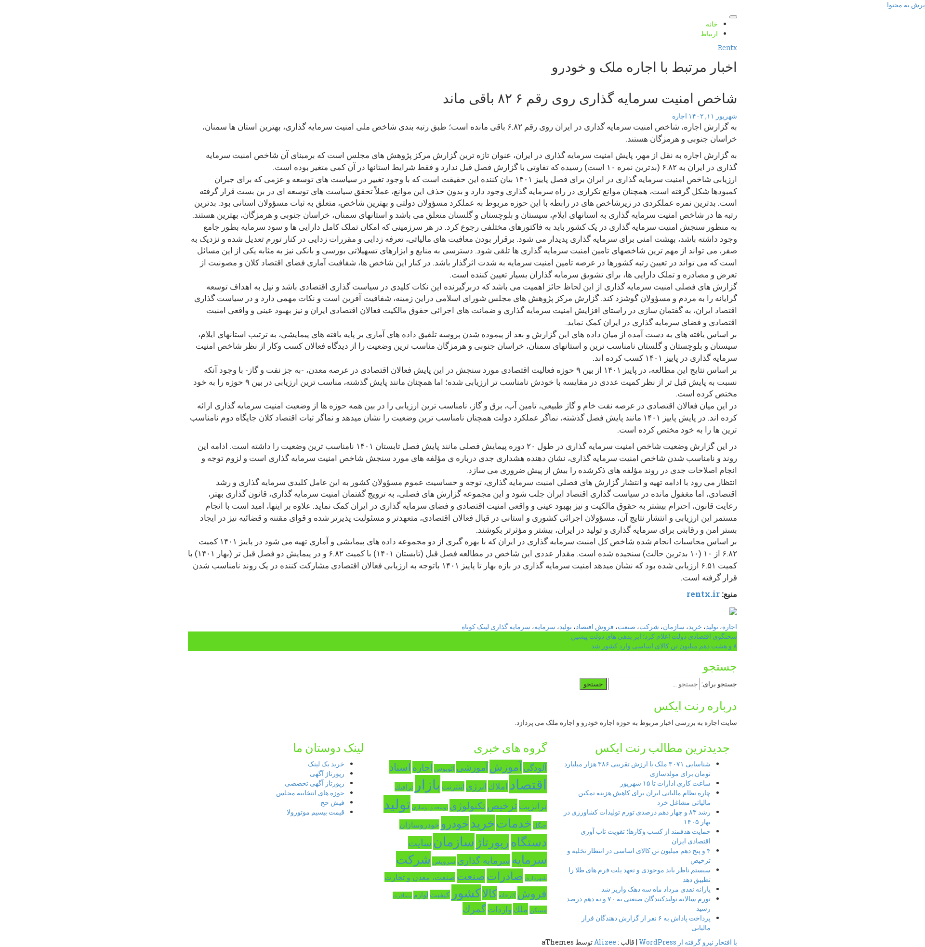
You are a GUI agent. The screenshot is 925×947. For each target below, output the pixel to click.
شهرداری (536, 877)
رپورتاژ (492, 842)
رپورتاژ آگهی (327, 773)
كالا (489, 893)
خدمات (513, 823)
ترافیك (404, 786)
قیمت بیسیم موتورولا (315, 811)
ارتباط (709, 33)
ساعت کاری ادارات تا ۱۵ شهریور (665, 783)
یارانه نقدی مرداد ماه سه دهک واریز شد (656, 889)
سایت (420, 842)
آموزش (505, 767)
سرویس (444, 861)
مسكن (538, 910)
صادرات (505, 875)
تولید (396, 804)
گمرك (474, 908)
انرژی (476, 786)
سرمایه (529, 859)
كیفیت (440, 894)
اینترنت (453, 786)
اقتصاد (528, 784)
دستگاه (529, 842)
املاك (498, 786)
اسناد (400, 767)
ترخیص (502, 805)
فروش (532, 893)
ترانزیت (533, 806)
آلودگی (535, 767)
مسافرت (402, 895)
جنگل (540, 825)
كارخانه (507, 895)
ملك (520, 909)
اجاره (422, 767)
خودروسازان (419, 824)
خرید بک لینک (326, 763)
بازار (427, 784)
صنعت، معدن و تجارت (419, 877)
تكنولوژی (467, 805)
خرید (482, 823)
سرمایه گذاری (483, 860)
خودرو (455, 823)
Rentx (727, 48)
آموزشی (472, 767)
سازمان (454, 841)
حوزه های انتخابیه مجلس (310, 792)
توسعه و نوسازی (430, 807)
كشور (466, 892)
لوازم (420, 895)
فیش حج (332, 802)
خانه (712, 23)
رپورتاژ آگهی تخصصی (314, 783)
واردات (500, 909)
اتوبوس (444, 768)
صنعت (471, 876)
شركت (413, 859)
